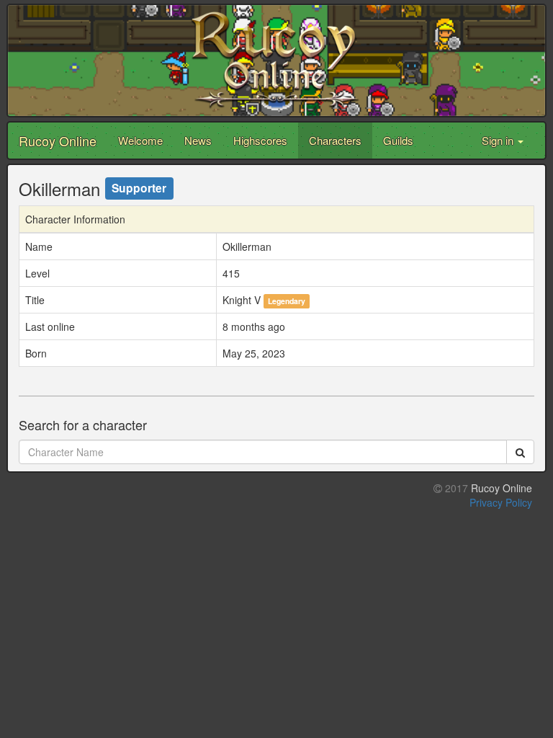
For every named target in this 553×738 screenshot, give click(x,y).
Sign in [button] (499, 140)
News (198, 140)
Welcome (140, 140)
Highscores (260, 140)
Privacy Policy (500, 502)
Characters (335, 140)
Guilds (398, 140)
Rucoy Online (57, 140)
